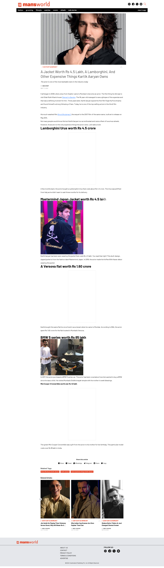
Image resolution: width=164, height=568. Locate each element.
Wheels (63, 10)
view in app (142, 10)
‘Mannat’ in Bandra (68, 97)
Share (62, 463)
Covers (55, 10)
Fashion (20, 10)
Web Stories (72, 10)
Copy (104, 463)
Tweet (70, 463)
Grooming (29, 10)
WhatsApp (78, 463)
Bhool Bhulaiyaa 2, (64, 114)
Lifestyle (39, 10)
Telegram (89, 463)
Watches (47, 10)
